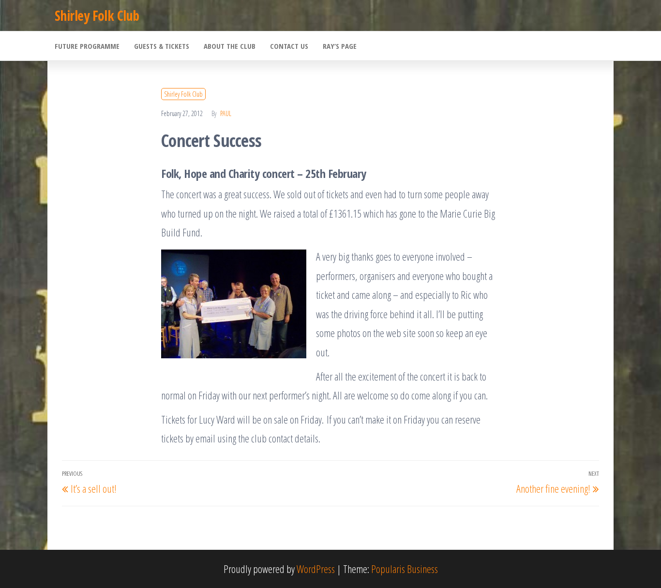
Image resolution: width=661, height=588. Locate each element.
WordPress (316, 568)
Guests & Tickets (161, 46)
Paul (225, 113)
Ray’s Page (340, 46)
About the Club (229, 46)
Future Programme (87, 46)
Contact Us (289, 46)
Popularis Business (404, 568)
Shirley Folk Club (97, 15)
